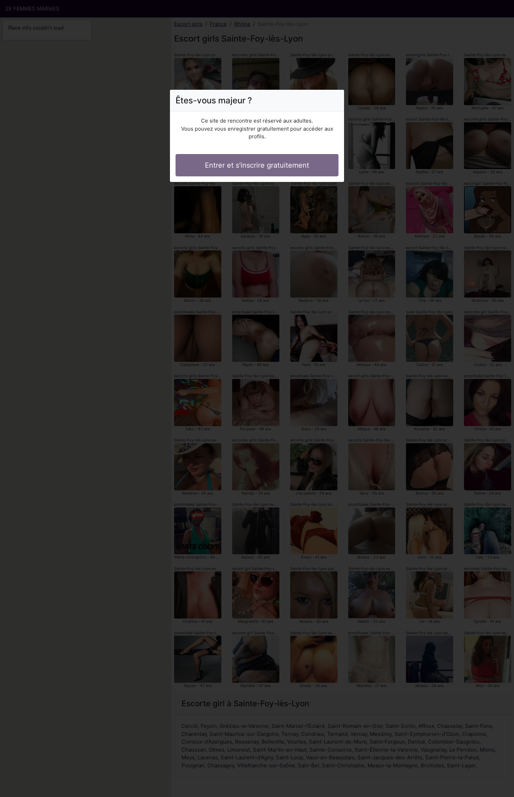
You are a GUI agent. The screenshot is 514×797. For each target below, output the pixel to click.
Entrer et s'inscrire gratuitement (257, 165)
